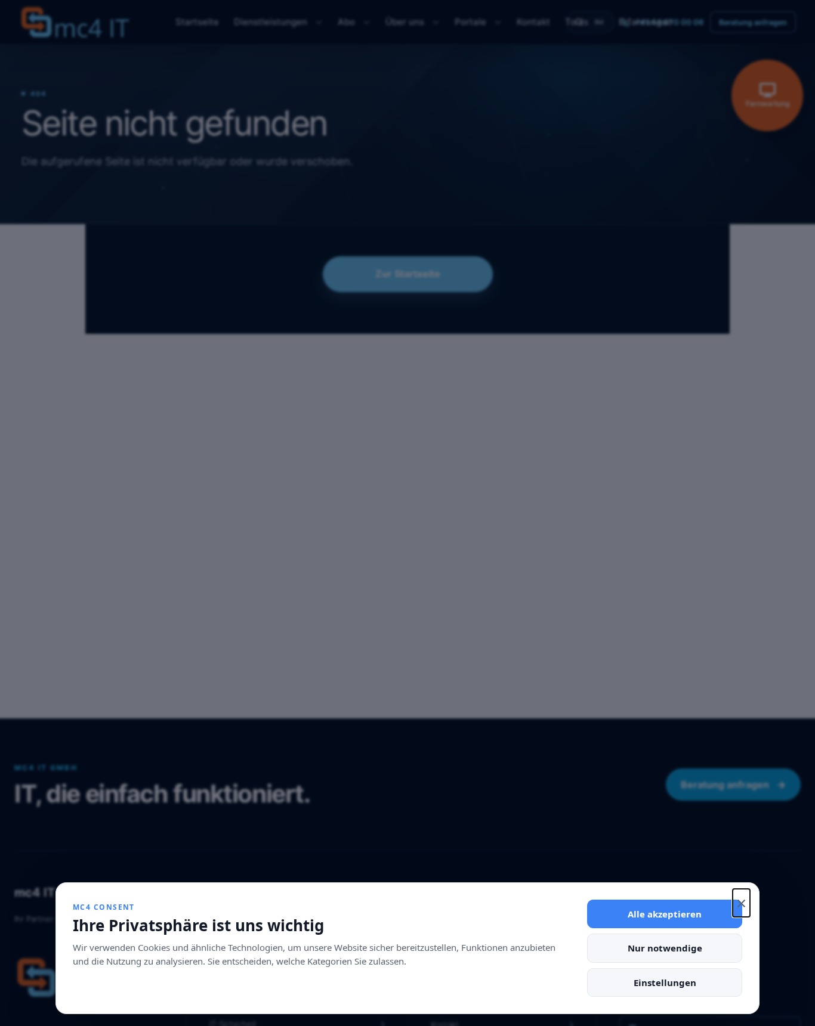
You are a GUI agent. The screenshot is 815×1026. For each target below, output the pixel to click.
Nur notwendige (665, 948)
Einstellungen (665, 982)
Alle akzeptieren (665, 914)
